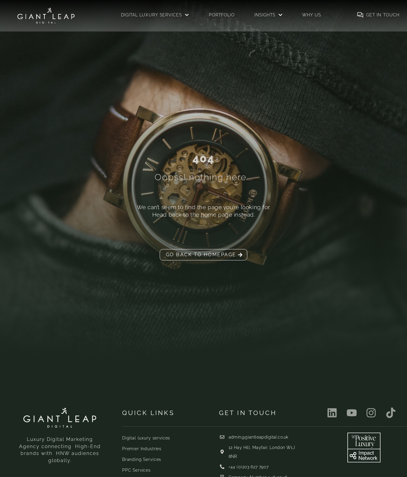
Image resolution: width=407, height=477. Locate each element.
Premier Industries (141, 448)
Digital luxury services (146, 438)
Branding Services (141, 459)
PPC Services (136, 470)
